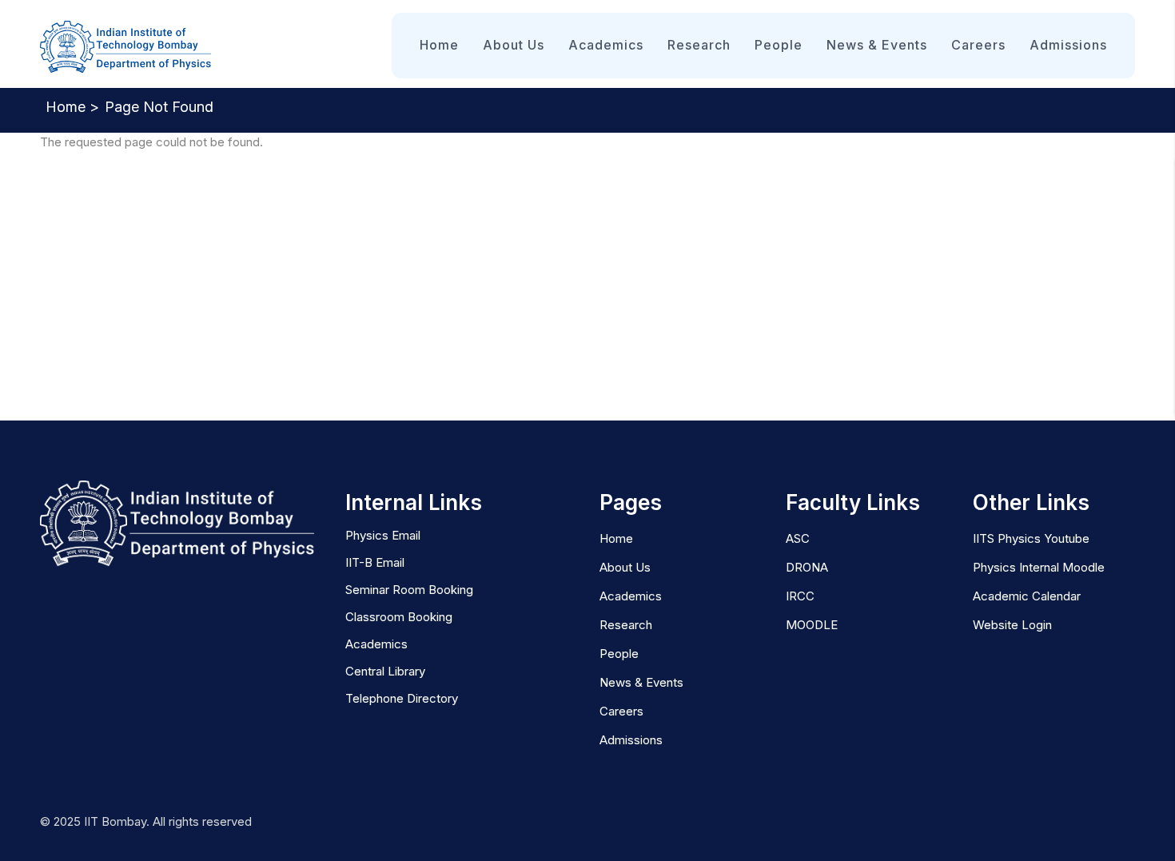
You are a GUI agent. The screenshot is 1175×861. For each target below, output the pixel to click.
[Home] (126, 47)
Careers (978, 45)
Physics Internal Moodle (1039, 567)
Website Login (1012, 624)
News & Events (876, 45)
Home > (72, 106)
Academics (605, 45)
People (779, 45)
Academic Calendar (1027, 596)
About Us (513, 45)
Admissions (1068, 45)
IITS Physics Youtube (1031, 538)
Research (699, 45)
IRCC (800, 596)
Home (439, 45)
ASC (798, 538)
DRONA (807, 567)
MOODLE (812, 624)
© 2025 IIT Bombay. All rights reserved (146, 821)
